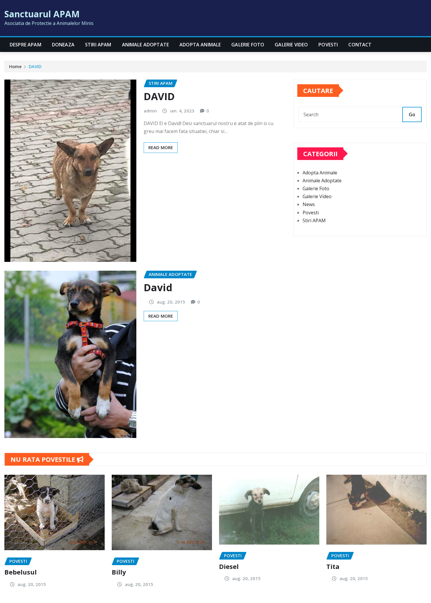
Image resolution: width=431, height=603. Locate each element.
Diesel (229, 566)
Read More (160, 147)
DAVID (35, 66)
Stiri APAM (98, 44)
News (309, 204)
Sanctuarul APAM (42, 14)
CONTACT (359, 44)
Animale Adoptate (145, 44)
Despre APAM (25, 44)
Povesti (328, 44)
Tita (333, 566)
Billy (119, 571)
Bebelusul (20, 571)
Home (15, 66)
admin (150, 111)
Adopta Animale (200, 44)
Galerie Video (291, 44)
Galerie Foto (247, 44)
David (158, 287)
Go (412, 114)
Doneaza (63, 44)
